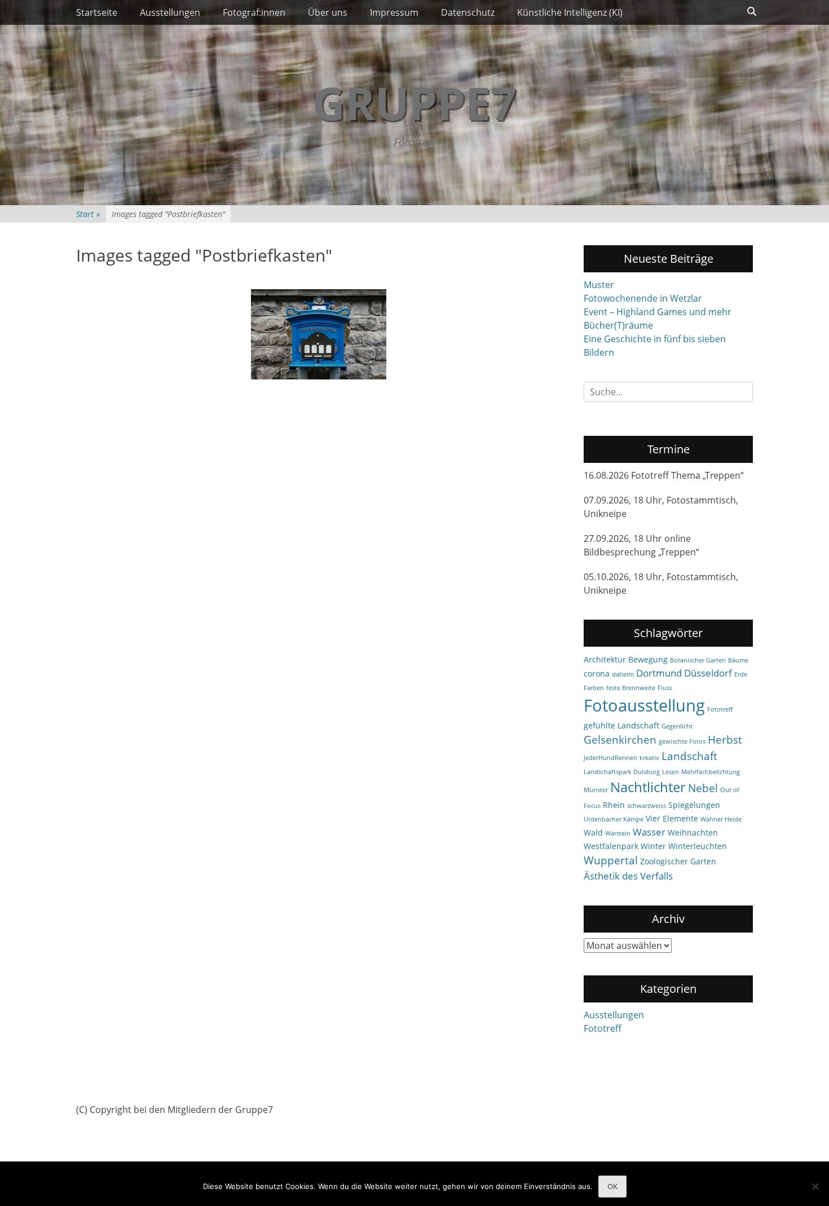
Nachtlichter (648, 787)
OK (612, 1186)
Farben (594, 688)
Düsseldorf (708, 672)
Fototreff (720, 709)
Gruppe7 (414, 102)
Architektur (605, 659)
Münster (596, 790)
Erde (740, 674)
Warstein (617, 833)
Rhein (614, 804)
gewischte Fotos (682, 741)
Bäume (738, 660)
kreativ (649, 758)
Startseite (96, 12)
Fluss (665, 688)
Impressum (394, 12)
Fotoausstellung (644, 705)
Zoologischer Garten (678, 861)
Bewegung (648, 659)
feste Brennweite (630, 688)
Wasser (649, 831)
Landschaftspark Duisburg (622, 772)
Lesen (670, 772)
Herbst (725, 739)
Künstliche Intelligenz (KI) (570, 12)
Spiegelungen (694, 804)
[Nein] (815, 1186)
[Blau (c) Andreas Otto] (318, 334)
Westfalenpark (611, 846)
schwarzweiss (646, 806)
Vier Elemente (672, 818)
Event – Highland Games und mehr (657, 312)
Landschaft (689, 756)
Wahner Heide (721, 819)
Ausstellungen (170, 12)
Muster (599, 285)
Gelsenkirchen (620, 739)
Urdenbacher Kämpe (613, 819)
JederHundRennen (610, 758)
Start (88, 214)
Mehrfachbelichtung (710, 772)
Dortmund (659, 672)
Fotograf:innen (254, 12)
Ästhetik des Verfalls (628, 875)
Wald (593, 832)
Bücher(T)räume (618, 325)
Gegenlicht (677, 726)
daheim (623, 674)
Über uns (327, 12)
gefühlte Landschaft (621, 725)
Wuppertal (611, 860)
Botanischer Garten (698, 660)
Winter (653, 846)
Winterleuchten (697, 846)
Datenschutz (468, 12)
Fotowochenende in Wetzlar (643, 298)
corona (597, 673)
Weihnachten (693, 832)
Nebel (703, 788)
